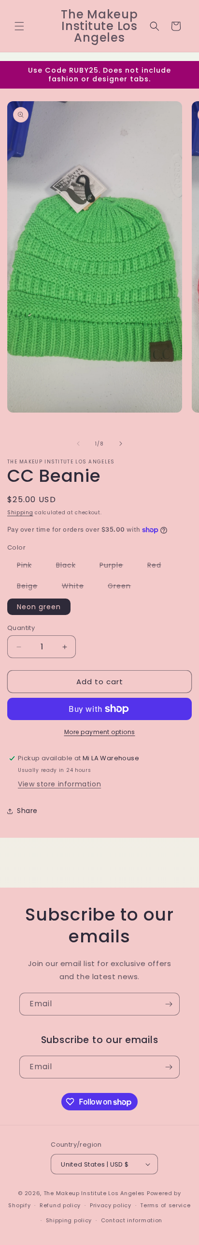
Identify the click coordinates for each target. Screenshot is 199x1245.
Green (124, 587)
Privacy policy (110, 1205)
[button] (19, 26)
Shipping (20, 512)
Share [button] (27, 810)
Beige (32, 587)
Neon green (39, 607)
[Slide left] (78, 443)
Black (70, 566)
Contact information (131, 1220)
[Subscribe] (168, 1004)
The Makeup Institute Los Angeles (94, 1193)
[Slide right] (120, 443)
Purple (116, 566)
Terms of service (165, 1205)
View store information (59, 784)
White (78, 587)
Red (159, 566)
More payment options (99, 732)
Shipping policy (69, 1220)
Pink (29, 566)
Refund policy (60, 1205)
